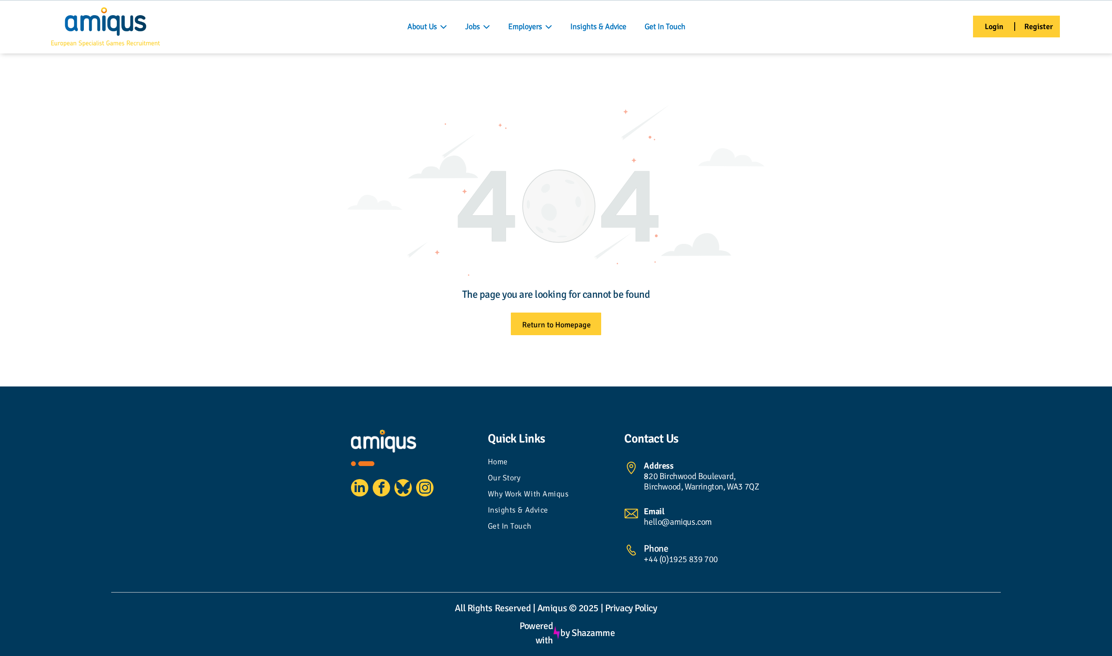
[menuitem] (556, 463)
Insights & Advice (598, 26)
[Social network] (403, 489)
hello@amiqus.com (678, 521)
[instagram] (425, 489)
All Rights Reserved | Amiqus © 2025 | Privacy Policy (556, 608)
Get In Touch (665, 26)
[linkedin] (359, 489)
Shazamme (593, 633)
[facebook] (381, 489)
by (564, 633)
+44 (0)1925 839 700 (681, 559)
